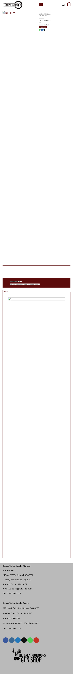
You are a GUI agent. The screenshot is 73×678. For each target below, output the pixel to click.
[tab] (6, 291)
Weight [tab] (4, 273)
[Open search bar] (63, 4)
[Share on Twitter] (42, 30)
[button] (68, 4)
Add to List (43, 27)
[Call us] (30, 640)
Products (45, 13)
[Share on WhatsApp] (39, 30)
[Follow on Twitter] (18, 640)
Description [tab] (6, 268)
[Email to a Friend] (44, 30)
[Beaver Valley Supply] (19, 4)
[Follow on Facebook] (5, 640)
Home (40, 13)
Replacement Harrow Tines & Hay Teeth (45, 15)
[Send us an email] (24, 640)
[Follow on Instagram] (12, 640)
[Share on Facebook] (41, 30)
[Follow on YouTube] (36, 640)
